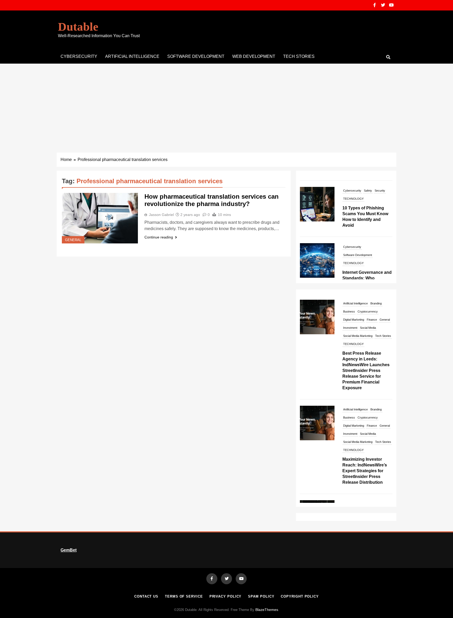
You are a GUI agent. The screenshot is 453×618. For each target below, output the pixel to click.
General (73, 240)
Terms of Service (184, 596)
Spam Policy (261, 596)
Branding (376, 303)
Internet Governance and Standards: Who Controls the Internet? (367, 272)
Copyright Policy (300, 596)
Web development (253, 56)
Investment (350, 327)
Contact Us (146, 596)
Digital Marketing (353, 319)
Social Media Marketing (358, 335)
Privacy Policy (225, 596)
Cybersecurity (79, 56)
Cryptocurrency (368, 311)
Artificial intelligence (132, 56)
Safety (368, 184)
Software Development (195, 56)
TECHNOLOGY (353, 192)
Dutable (78, 26)
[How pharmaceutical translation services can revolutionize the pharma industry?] (100, 218)
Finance (372, 319)
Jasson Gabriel (161, 215)
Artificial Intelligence (355, 303)
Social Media (368, 327)
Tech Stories (299, 56)
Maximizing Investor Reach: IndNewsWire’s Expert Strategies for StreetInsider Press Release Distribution (364, 471)
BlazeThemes (266, 610)
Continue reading (158, 237)
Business (349, 311)
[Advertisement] (226, 103)
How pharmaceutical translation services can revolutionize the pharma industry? (211, 200)
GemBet (69, 550)
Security (380, 184)
